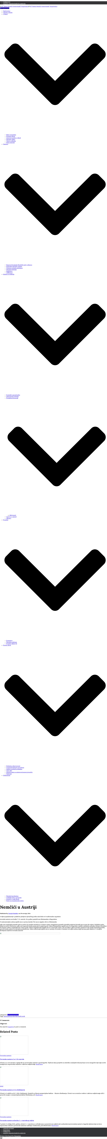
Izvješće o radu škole (12, 899)
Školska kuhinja (11, 269)
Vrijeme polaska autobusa (14, 268)
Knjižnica (9, 271)
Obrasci (8, 518)
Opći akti (9, 770)
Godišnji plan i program (13, 897)
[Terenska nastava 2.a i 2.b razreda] (14, 1054)
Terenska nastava (13, 1015)
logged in (11, 1027)
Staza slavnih (10, 142)
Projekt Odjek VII (11, 643)
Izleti (1, 1086)
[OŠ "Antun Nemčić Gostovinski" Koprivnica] (28, 6)
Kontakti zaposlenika (13, 395)
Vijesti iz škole (7, 12)
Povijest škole (10, 136)
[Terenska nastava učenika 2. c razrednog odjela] (14, 1115)
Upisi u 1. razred (11, 517)
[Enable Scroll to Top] (1, 1138)
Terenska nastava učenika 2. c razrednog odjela (17, 1120)
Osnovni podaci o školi (13, 138)
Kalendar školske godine (14, 266)
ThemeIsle (17, 1136)
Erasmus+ (9, 640)
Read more (39, 1064)
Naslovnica (6, 11)
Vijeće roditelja (11, 141)
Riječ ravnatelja (11, 135)
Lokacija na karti (8, 1128)
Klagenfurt (12, 1016)
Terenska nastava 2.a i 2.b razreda (12, 1059)
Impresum (6, 1130)
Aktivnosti (12, 515)
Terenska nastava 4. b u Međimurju (12, 1090)
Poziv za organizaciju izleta (15, 901)
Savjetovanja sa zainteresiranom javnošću (19, 772)
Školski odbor (10, 139)
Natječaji (9, 774)
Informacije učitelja (12, 396)
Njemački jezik (20, 1016)
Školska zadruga (11, 642)
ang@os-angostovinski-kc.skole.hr (14, 3)
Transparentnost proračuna (15, 767)
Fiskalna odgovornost (13, 766)
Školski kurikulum (12, 896)
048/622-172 (6, 2)
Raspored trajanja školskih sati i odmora (19, 265)
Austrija (6, 1016)
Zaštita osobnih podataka (14, 769)
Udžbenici (9, 273)
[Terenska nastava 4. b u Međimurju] (14, 1084)
